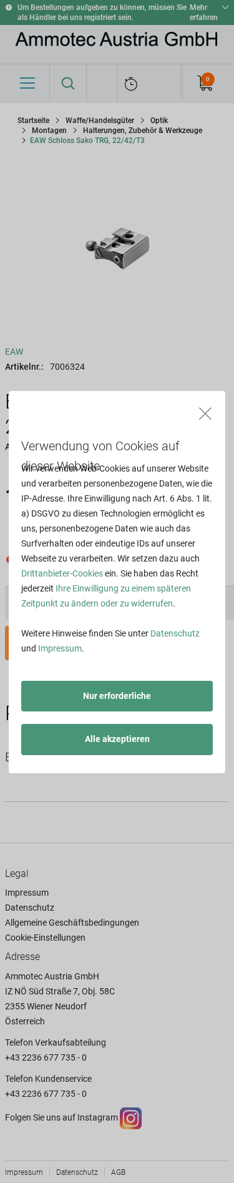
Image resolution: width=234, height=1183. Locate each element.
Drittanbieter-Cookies (62, 573)
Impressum (60, 648)
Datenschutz (175, 633)
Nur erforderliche (117, 696)
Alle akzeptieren (117, 739)
